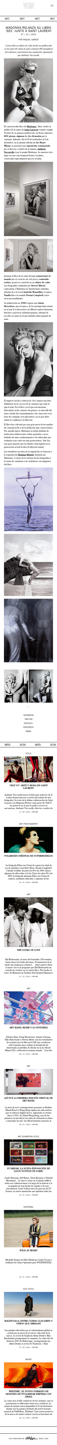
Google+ (5, 1443)
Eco (25, 1289)
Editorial (28, 1207)
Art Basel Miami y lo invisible (28, 1028)
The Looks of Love (28, 950)
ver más (35, 812)
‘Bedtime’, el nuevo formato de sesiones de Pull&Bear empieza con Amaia (28, 1394)
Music (28, 1360)
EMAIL (28, 731)
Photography (30, 824)
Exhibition (27, 1137)
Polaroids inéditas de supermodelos (28, 856)
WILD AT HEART (29, 1251)
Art (21, 824)
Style (28, 754)
